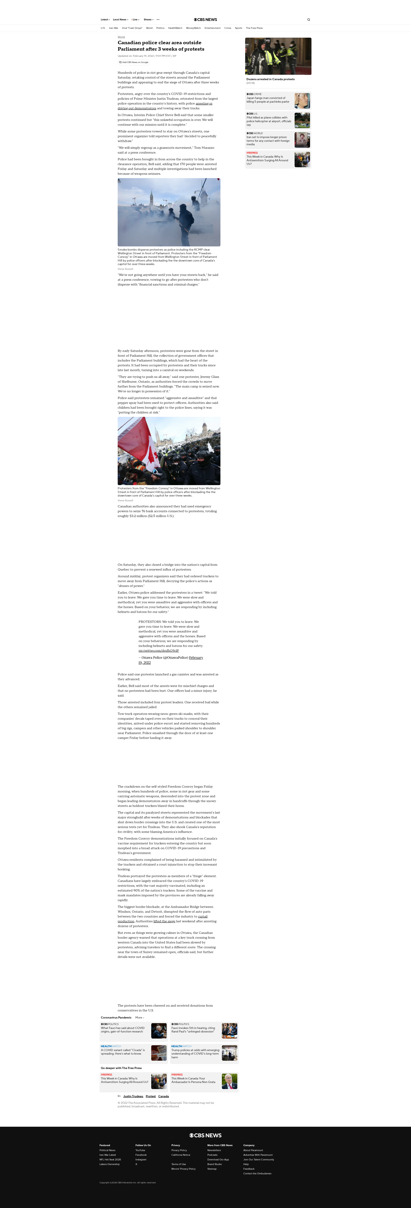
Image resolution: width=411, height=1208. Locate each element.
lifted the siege (164, 921)
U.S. (103, 28)
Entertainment (213, 28)
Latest (105, 19)
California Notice (180, 1155)
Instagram (141, 1159)
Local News (120, 19)
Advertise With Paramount (258, 1155)
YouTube (140, 1150)
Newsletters (214, 1150)
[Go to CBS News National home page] (205, 19)
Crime (227, 28)
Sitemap (212, 1169)
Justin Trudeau (133, 1096)
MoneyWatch (193, 28)
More (139, 1017)
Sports (238, 28)
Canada (163, 1096)
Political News (107, 1150)
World (149, 28)
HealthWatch (175, 28)
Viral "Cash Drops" (132, 28)
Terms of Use (178, 1164)
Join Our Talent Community (258, 1159)
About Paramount (253, 1150)
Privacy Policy (179, 1150)
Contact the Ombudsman (257, 1173)
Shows (148, 19)
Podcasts (212, 1155)
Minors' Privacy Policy (183, 1169)
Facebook (141, 1155)
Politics (160, 28)
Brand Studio (214, 1164)
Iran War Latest (108, 1155)
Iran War (113, 28)
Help (246, 1164)
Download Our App (218, 1159)
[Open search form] (308, 19)
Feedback (248, 1169)
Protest (151, 1096)
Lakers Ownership (110, 1164)
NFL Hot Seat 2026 (110, 1159)
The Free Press (254, 28)
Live (135, 19)
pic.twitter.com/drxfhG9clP (159, 652)
